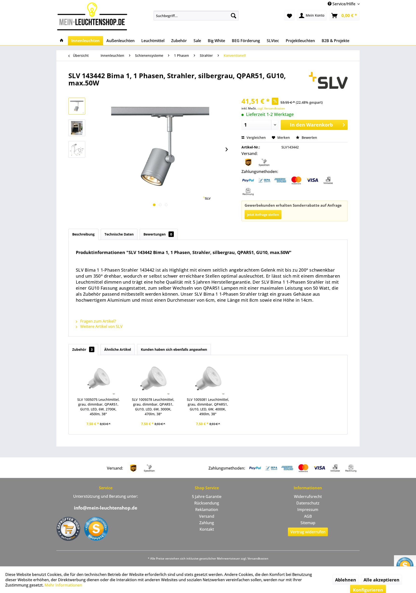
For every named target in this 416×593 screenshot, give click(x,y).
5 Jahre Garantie (206, 496)
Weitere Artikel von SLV (101, 326)
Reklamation (206, 509)
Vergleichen (256, 137)
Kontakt (207, 529)
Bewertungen (157, 234)
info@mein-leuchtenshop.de (105, 508)
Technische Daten (119, 234)
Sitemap (307, 522)
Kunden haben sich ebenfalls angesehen (174, 349)
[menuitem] (196, 15)
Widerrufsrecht (308, 496)
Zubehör (82, 349)
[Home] (61, 40)
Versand (206, 516)
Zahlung (206, 522)
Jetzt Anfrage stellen (263, 214)
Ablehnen (345, 580)
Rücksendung (206, 503)
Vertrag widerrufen (307, 532)
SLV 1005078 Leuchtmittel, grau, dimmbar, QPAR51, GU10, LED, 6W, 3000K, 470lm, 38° (153, 406)
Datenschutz (307, 503)
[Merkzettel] (289, 15)
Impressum (307, 509)
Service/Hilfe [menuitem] (344, 3)
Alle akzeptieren (381, 580)
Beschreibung (83, 234)
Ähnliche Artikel (117, 349)
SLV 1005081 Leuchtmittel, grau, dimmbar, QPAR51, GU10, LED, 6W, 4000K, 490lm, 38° (208, 406)
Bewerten (309, 137)
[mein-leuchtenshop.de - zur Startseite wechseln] (93, 16)
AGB (308, 516)
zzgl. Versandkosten (271, 108)
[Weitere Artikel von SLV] (328, 80)
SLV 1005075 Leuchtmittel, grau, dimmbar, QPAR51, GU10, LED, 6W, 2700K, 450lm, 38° (98, 406)
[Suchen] (233, 15)
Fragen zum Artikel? (97, 321)
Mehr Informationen (63, 585)
